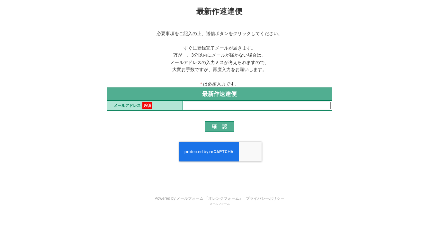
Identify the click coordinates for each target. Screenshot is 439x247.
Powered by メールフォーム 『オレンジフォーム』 (199, 198)
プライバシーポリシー (265, 198)
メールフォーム (220, 204)
